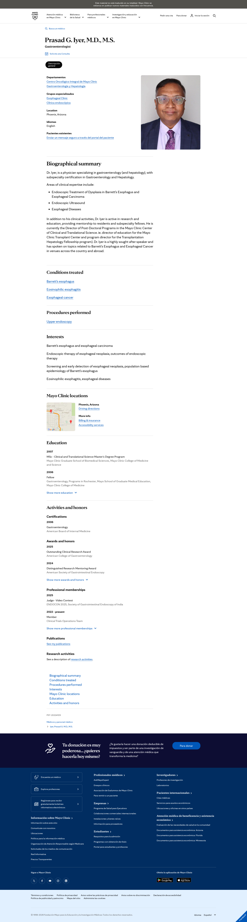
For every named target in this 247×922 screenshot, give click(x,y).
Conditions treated (65, 272)
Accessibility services (91, 425)
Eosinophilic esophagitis (64, 289)
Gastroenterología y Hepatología (66, 86)
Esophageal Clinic (57, 98)
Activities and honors (67, 507)
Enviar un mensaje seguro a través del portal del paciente (80, 137)
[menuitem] (54, 64)
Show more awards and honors (65, 579)
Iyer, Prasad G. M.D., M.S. (61, 726)
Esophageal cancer (60, 297)
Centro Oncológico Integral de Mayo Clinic (72, 81)
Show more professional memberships (69, 628)
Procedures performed (69, 312)
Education (57, 442)
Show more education (60, 492)
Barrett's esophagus (60, 281)
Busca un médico (57, 28)
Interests (55, 336)
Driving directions (89, 408)
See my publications (58, 644)
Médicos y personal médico (60, 722)
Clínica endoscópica (59, 102)
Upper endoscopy (59, 321)
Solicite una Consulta (60, 53)
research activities (81, 659)
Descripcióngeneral (54, 64)
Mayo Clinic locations (67, 395)
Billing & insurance (89, 420)
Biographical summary (74, 163)
